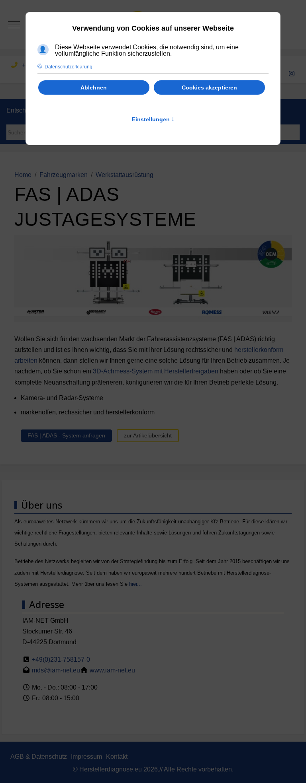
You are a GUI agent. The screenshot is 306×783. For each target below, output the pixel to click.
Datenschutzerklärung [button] (68, 67)
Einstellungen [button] (153, 119)
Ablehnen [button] (93, 87)
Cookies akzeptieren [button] (209, 87)
